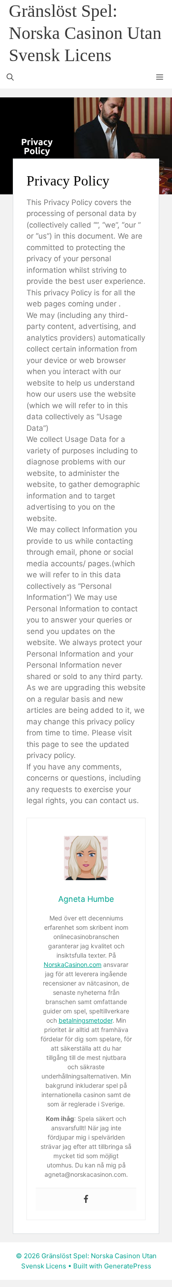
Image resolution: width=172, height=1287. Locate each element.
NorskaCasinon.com (72, 964)
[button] (10, 77)
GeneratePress (127, 1266)
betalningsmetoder (85, 1020)
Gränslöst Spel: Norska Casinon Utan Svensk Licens (85, 33)
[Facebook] (86, 1199)
